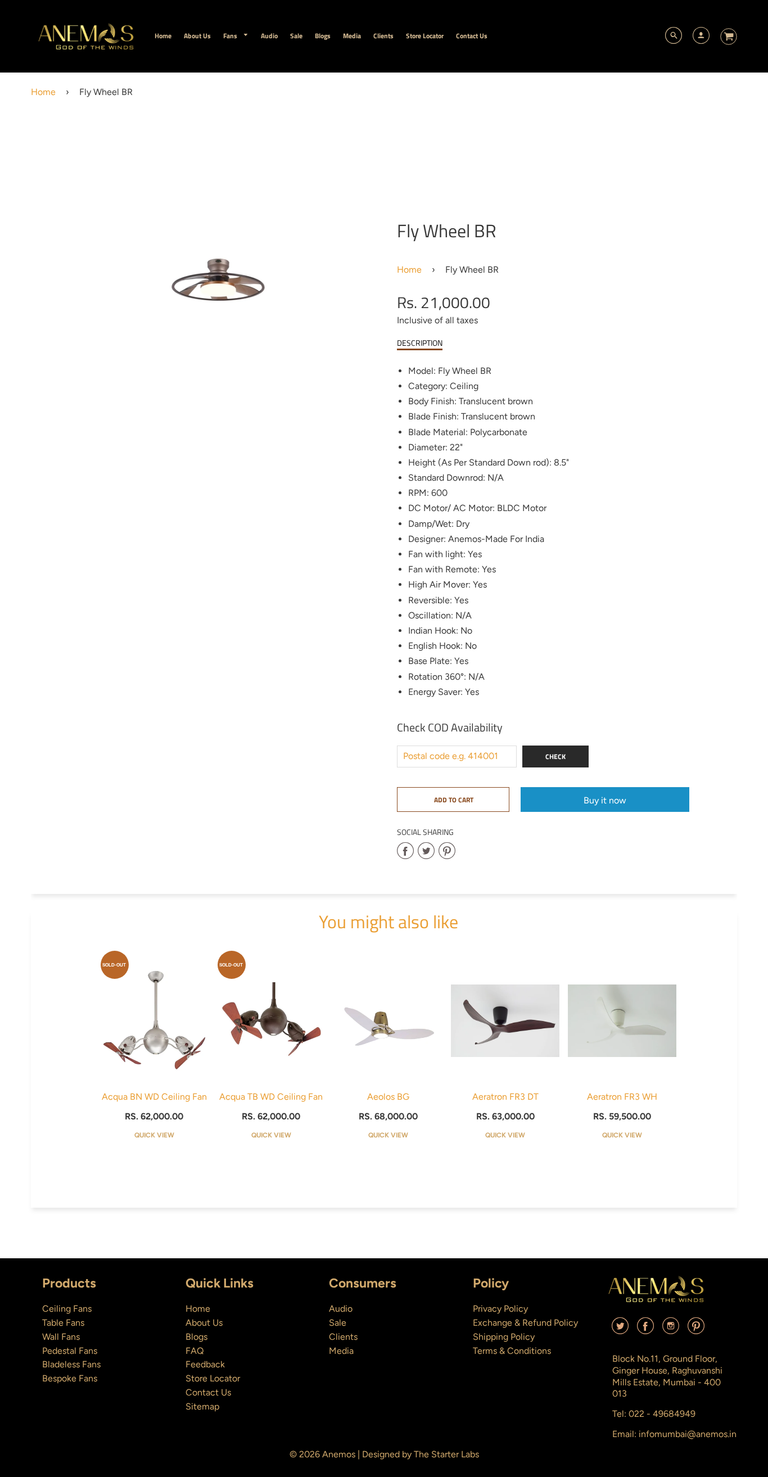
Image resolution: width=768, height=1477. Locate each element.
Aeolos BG (388, 1096)
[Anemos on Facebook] (645, 1330)
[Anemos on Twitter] (620, 1330)
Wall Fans (61, 1336)
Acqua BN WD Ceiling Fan (154, 1096)
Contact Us (208, 1392)
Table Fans (63, 1322)
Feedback (205, 1364)
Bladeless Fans (71, 1364)
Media (341, 1350)
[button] (453, 799)
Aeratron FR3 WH (622, 1096)
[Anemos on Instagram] (670, 1330)
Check (555, 756)
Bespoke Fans (69, 1378)
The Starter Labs (446, 1454)
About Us (204, 1322)
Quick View (154, 1135)
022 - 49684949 (662, 1413)
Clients (343, 1336)
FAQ (195, 1350)
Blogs (196, 1336)
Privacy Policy (500, 1308)
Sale (337, 1322)
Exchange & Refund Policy (525, 1322)
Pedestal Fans (69, 1350)
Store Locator (213, 1378)
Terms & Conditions (512, 1350)
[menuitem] (163, 35)
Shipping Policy (504, 1336)
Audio (341, 1308)
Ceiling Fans (67, 1308)
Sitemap (202, 1406)
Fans (231, 35)
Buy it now (605, 800)
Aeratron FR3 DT (505, 1096)
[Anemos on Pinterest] (696, 1330)
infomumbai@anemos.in (688, 1434)
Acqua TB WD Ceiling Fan (271, 1096)
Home (43, 92)
